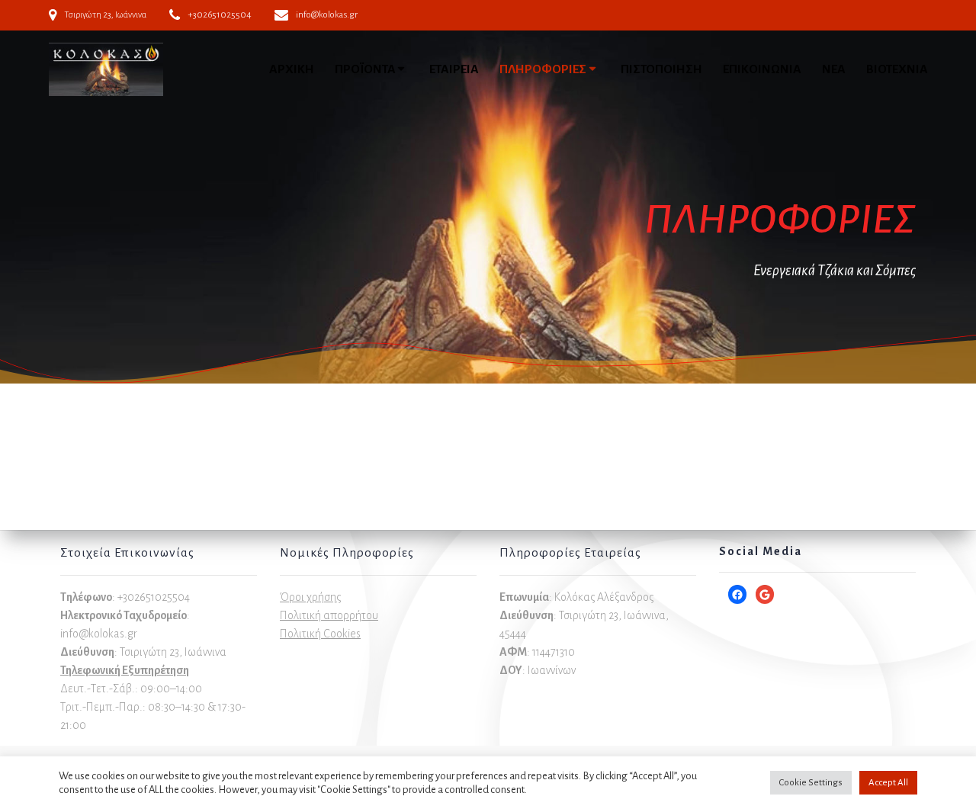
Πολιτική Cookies (320, 634)
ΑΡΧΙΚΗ (291, 69)
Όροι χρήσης (310, 597)
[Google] (765, 595)
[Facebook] (737, 595)
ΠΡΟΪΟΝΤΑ (365, 69)
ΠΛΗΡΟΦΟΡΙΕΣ (542, 69)
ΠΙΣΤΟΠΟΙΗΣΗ (661, 69)
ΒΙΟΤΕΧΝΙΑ (897, 69)
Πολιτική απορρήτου (329, 615)
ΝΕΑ (834, 69)
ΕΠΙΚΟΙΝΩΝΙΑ (762, 69)
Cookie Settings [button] (811, 783)
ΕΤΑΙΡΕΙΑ (454, 69)
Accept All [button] (888, 783)
